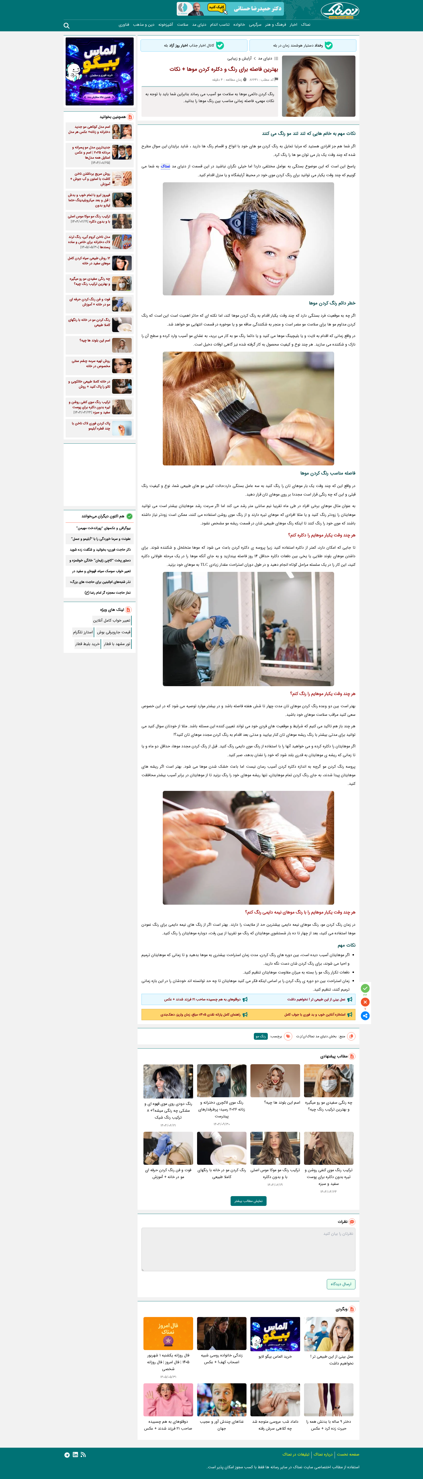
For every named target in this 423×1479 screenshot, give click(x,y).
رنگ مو (261, 1036)
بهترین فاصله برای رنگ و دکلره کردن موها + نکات (224, 69)
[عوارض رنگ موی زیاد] (248, 848)
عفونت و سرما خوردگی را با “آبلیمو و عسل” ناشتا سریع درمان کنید (101, 538)
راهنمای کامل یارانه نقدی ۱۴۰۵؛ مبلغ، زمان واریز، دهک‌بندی (201, 1014)
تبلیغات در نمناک (295, 1454)
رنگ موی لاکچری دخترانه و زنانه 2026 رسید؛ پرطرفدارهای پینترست (221, 1109)
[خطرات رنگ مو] (248, 629)
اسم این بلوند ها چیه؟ (282, 1102)
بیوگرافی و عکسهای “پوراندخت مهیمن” (103, 528)
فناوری (124, 25)
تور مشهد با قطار (117, 644)
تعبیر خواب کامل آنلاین (111, 620)
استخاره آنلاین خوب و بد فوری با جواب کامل (314, 1014)
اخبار (293, 25)
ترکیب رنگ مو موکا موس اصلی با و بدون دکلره (275, 1173)
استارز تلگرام (83, 632)
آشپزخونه (165, 25)
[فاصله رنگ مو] (248, 238)
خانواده (239, 25)
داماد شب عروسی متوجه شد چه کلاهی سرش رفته (275, 1425)
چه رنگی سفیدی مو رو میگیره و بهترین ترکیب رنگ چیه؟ (328, 1105)
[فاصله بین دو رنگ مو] (248, 408)
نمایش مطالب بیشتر (249, 1201)
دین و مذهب (143, 25)
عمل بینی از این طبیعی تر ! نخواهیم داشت (316, 999)
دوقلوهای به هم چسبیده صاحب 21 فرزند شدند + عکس (202, 999)
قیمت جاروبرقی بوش (113, 632)
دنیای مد (199, 25)
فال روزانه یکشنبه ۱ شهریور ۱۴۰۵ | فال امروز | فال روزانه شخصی (168, 1362)
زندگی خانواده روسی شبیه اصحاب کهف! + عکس (222, 1358)
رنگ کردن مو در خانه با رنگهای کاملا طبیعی (222, 1173)
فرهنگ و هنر (275, 25)
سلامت (182, 25)
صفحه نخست (348, 1454)
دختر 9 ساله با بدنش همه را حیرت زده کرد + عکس (328, 1425)
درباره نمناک (323, 1454)
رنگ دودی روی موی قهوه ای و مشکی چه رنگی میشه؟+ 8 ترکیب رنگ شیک (168, 1111)
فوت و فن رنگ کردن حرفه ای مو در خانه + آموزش (168, 1173)
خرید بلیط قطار (87, 644)
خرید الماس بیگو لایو (275, 1356)
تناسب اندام (220, 25)
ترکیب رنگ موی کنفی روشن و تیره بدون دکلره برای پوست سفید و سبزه (328, 1177)
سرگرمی (255, 25)
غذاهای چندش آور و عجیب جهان (222, 1425)
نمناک (305, 25)
